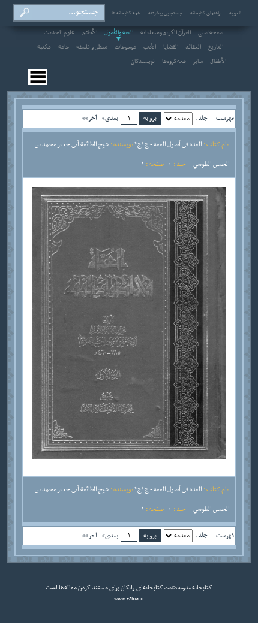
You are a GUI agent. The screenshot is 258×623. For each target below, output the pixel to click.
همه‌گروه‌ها (174, 61)
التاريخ (215, 47)
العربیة (235, 13)
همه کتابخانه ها (126, 13)
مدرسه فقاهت (177, 588)
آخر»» (90, 118)
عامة (63, 47)
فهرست (225, 118)
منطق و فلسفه (91, 47)
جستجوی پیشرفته (165, 13)
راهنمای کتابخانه (205, 13)
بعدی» (110, 118)
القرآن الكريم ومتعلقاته (165, 33)
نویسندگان (143, 61)
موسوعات (125, 47)
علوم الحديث (59, 33)
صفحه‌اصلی (210, 33)
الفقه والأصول (118, 33)
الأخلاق (89, 33)
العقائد (193, 47)
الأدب (149, 47)
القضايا (170, 47)
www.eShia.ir (129, 599)
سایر (198, 61)
